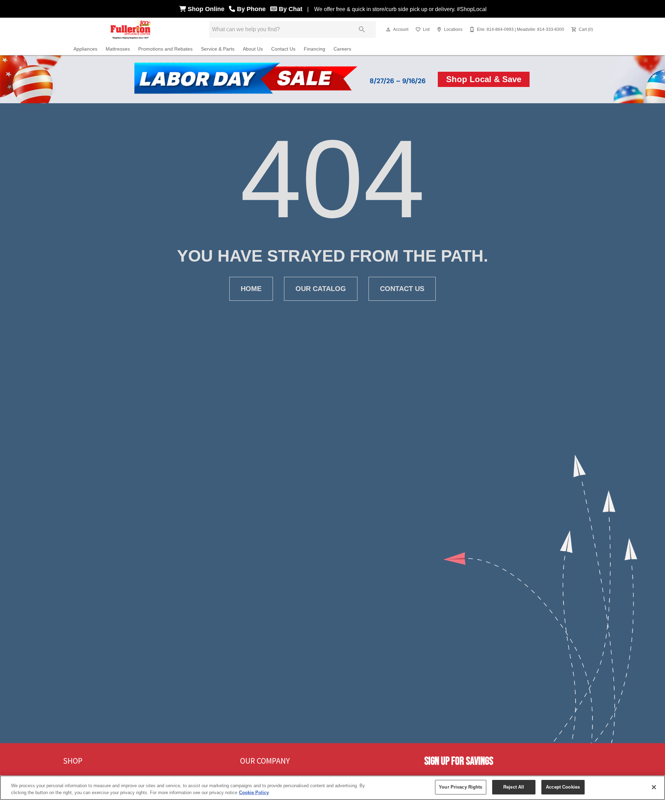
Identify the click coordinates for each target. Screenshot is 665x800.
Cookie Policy (254, 792)
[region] (332, 787)
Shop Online (207, 9)
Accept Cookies (563, 787)
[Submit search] (362, 29)
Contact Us (283, 49)
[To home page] (131, 29)
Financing (314, 49)
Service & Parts (217, 49)
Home (251, 288)
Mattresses (118, 49)
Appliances (85, 49)
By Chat (289, 9)
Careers (342, 49)
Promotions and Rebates (165, 49)
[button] (388, 29)
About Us (253, 49)
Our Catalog (320, 288)
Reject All (513, 787)
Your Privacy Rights (460, 787)
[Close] (654, 787)
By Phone (252, 9)
